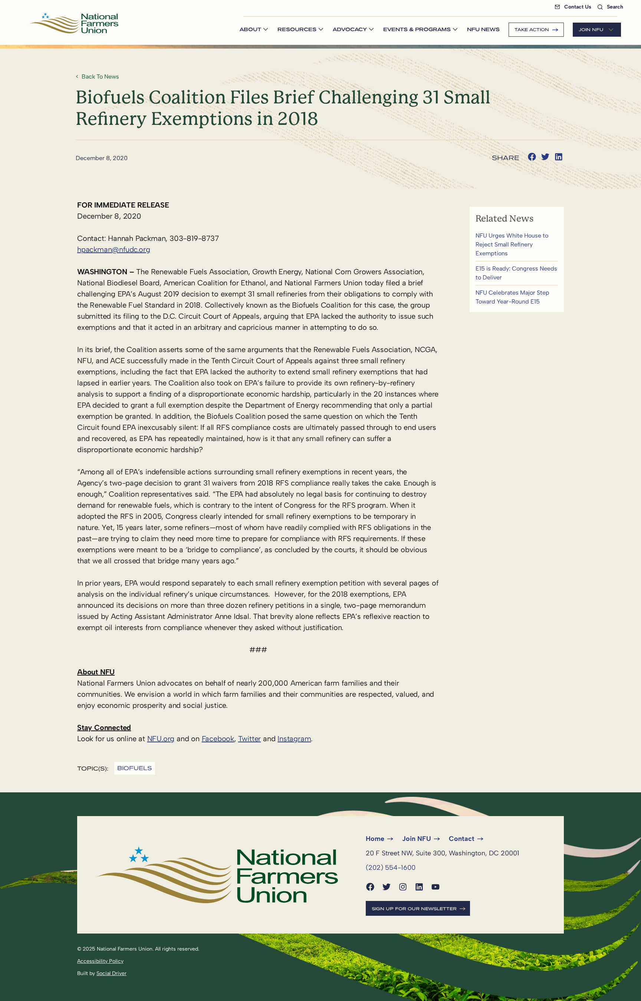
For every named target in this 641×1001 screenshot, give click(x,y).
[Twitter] (386, 887)
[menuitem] (574, 7)
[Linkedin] (419, 887)
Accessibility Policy (100, 961)
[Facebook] (370, 887)
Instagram (294, 738)
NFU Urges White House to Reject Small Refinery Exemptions (517, 244)
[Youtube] (435, 887)
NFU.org (161, 738)
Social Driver (111, 973)
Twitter (249, 738)
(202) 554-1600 (390, 868)
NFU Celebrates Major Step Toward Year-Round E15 (517, 297)
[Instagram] (403, 887)
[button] (532, 156)
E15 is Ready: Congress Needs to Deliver (517, 273)
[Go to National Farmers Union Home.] (73, 23)
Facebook (218, 738)
